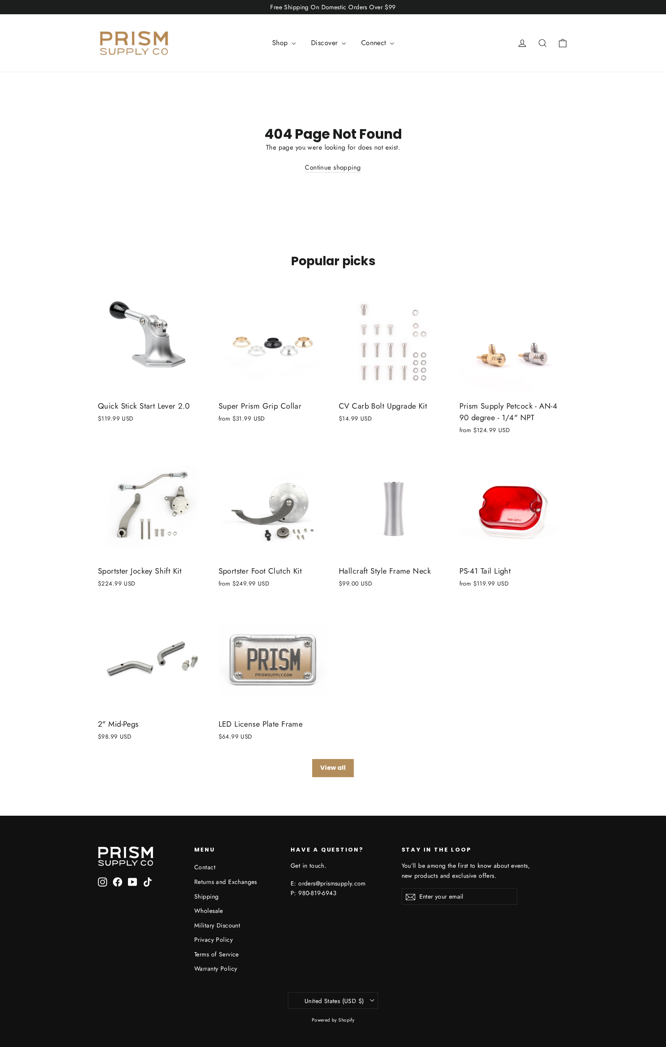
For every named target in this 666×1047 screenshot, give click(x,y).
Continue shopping (333, 167)
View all (333, 767)
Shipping (206, 896)
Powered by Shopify (333, 1020)
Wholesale (208, 910)
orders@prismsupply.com (332, 883)
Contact (204, 867)
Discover (325, 43)
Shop (281, 43)
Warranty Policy (215, 968)
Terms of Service (216, 954)
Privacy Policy (213, 939)
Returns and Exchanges (225, 881)
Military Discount (217, 925)
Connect (374, 43)
